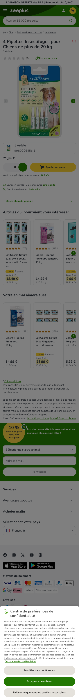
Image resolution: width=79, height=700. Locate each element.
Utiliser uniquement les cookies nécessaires (39, 692)
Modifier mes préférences (39, 670)
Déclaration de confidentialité (20, 661)
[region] (39, 653)
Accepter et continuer (39, 681)
